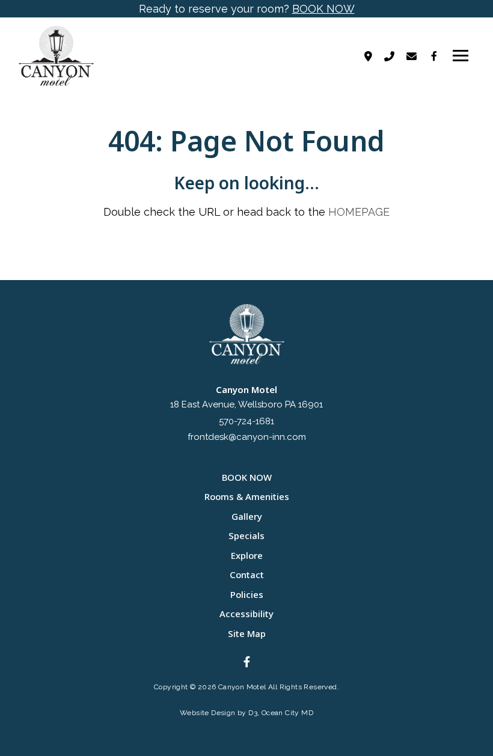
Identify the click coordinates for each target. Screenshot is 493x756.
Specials (246, 535)
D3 (252, 713)
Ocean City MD (287, 713)
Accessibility (246, 614)
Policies (246, 594)
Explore (247, 555)
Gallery (246, 516)
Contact (247, 575)
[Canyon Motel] (69, 56)
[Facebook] (434, 56)
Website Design (208, 713)
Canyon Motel (242, 687)
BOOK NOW (323, 8)
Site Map (247, 633)
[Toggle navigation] (460, 56)
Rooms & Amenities (246, 496)
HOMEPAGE (359, 212)
